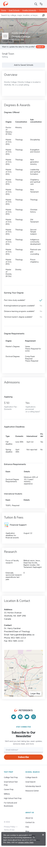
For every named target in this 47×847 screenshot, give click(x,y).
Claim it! (40, 47)
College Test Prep (11, 777)
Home (3, 10)
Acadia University (29, 10)
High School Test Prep (13, 798)
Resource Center (32, 791)
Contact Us (29, 822)
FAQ (27, 827)
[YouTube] (27, 716)
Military (7, 794)
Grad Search (30, 782)
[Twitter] (13, 716)
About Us (29, 818)
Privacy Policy (9, 827)
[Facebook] (20, 716)
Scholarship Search (33, 786)
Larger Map (35, 693)
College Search (31, 777)
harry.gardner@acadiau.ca (22, 634)
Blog (27, 831)
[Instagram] (33, 716)
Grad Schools (14, 10)
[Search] (36, 4)
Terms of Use (9, 830)
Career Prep (8, 789)
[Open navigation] (41, 4)
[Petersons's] (5, 4)
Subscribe (23, 757)
